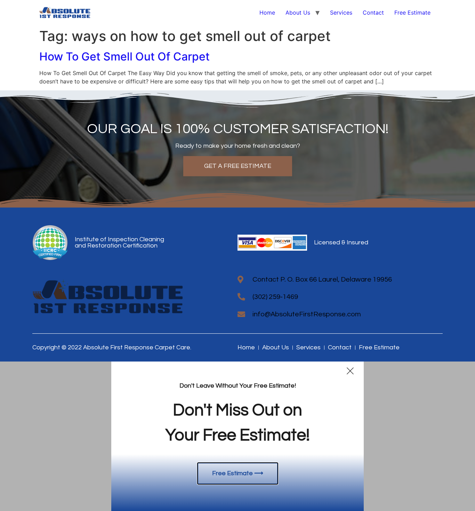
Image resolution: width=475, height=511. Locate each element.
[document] (237, 436)
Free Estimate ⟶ (237, 473)
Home (267, 12)
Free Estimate (412, 12)
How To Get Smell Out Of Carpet (124, 56)
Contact (373, 12)
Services (341, 12)
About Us (297, 12)
